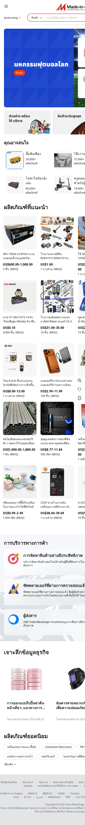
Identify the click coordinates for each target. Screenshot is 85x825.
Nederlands (54, 796)
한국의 (27, 796)
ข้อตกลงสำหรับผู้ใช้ (63, 782)
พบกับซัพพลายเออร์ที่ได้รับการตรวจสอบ (58, 785)
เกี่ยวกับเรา (28, 782)
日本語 (61, 793)
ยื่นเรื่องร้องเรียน (9, 782)
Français (74, 793)
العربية (39, 796)
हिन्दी (68, 796)
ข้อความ (43, 782)
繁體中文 (47, 793)
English (19, 793)
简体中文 (33, 793)
